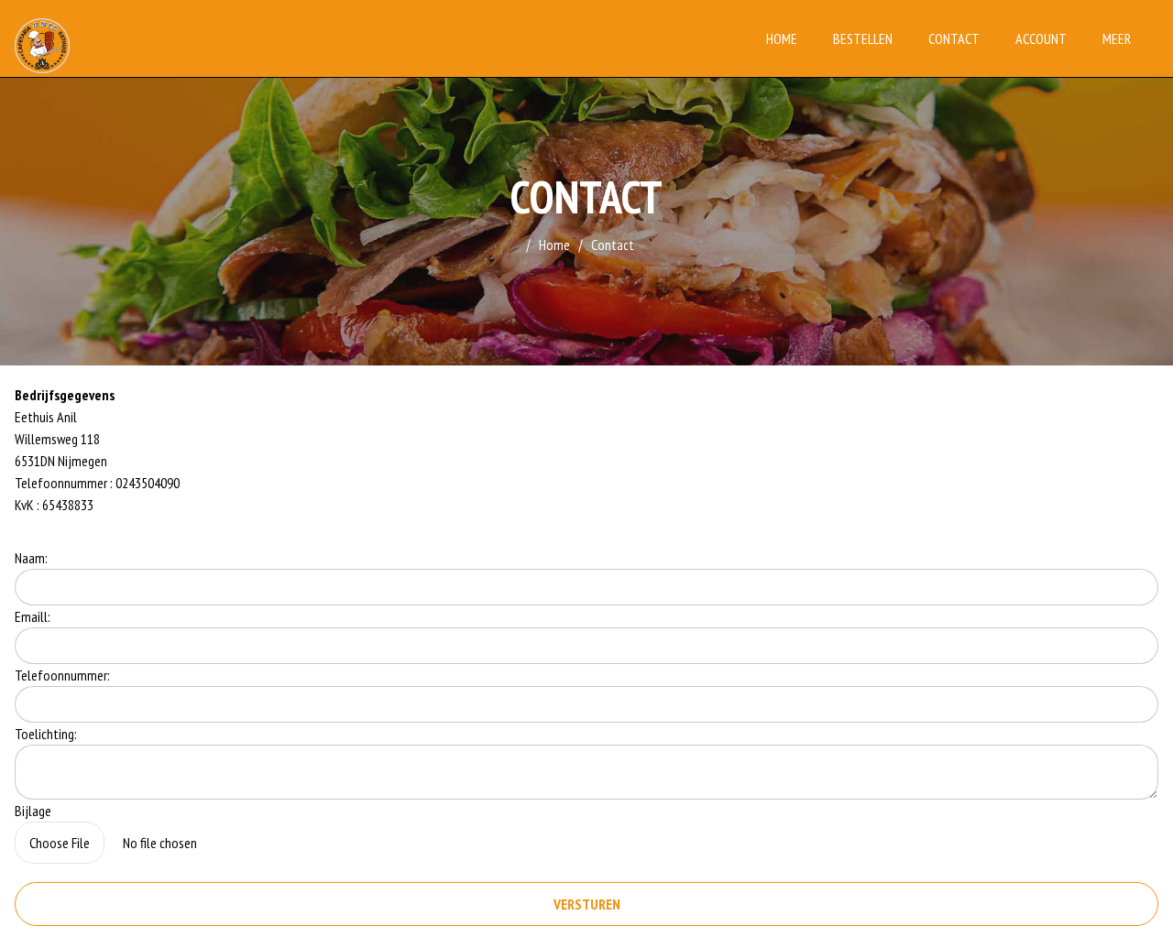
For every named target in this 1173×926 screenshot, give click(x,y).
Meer (1116, 38)
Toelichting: (46, 733)
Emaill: (32, 616)
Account (1041, 38)
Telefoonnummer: (62, 675)
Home (781, 38)
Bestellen (863, 38)
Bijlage (33, 810)
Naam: (31, 558)
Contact (954, 38)
